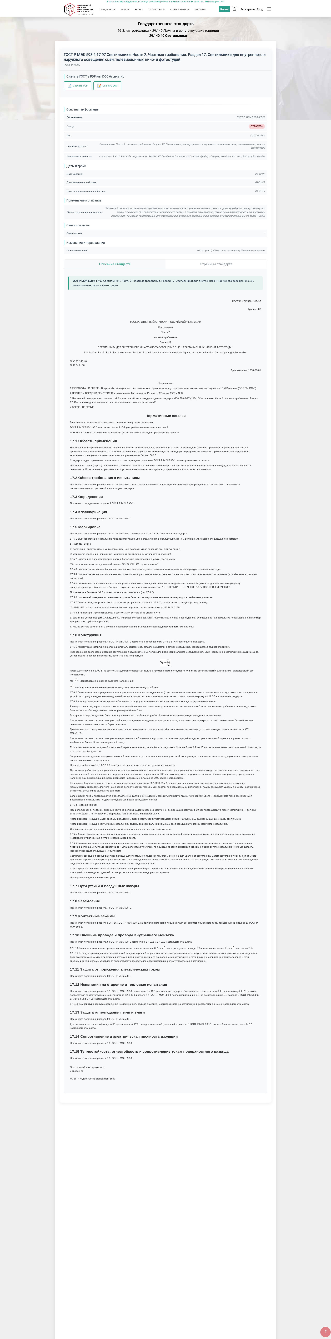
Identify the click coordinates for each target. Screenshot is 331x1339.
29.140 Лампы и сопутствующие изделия (185, 30)
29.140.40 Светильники (168, 35)
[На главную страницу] (81, 16)
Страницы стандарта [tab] (216, 264)
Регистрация (248, 9)
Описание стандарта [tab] (115, 264)
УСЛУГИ (139, 9)
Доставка (200, 9)
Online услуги (157, 9)
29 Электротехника (133, 30)
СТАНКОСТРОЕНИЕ (179, 9)
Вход (260, 9)
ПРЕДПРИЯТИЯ (108, 9)
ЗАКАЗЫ (125, 9)
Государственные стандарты (166, 23)
